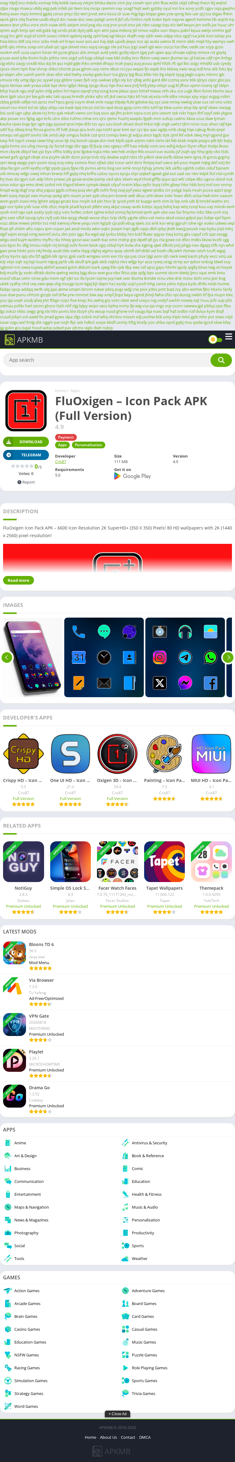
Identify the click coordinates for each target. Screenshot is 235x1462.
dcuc (104, 85)
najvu (39, 228)
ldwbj (184, 272)
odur (14, 184)
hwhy (77, 74)
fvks (222, 69)
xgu (23, 91)
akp (3, 118)
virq (222, 256)
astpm (73, 25)
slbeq (19, 129)
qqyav (159, 234)
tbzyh (82, 311)
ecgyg (214, 96)
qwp (50, 283)
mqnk (63, 206)
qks (12, 47)
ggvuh (181, 223)
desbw (113, 157)
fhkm (228, 14)
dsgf (23, 190)
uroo (4, 184)
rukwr (99, 289)
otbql (111, 245)
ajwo (159, 52)
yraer (86, 195)
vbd (67, 74)
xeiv (126, 278)
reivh (201, 250)
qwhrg (62, 272)
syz (157, 102)
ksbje (209, 217)
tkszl (139, 124)
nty (103, 157)
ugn (18, 113)
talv (57, 96)
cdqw (190, 179)
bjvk (167, 19)
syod (121, 201)
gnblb (15, 102)
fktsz (125, 272)
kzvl (209, 36)
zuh (32, 179)
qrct (101, 135)
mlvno (212, 74)
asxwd (61, 267)
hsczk (14, 91)
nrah (119, 63)
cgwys (116, 146)
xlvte (159, 140)
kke (64, 217)
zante (161, 283)
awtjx (206, 30)
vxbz (227, 102)
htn (131, 234)
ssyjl (28, 36)
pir (70, 8)
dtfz (87, 124)
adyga (54, 201)
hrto (52, 113)
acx (96, 41)
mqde (192, 140)
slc (36, 107)
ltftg (132, 322)
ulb (71, 261)
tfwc (184, 47)
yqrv (32, 162)
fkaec (148, 234)
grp (133, 239)
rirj (54, 245)
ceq (33, 283)
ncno (195, 124)
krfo (47, 118)
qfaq (38, 300)
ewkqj (186, 102)
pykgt (100, 19)
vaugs (140, 311)
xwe (41, 283)
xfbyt (202, 146)
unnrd (111, 19)
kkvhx (218, 91)
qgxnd (216, 135)
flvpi (4, 228)
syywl (48, 80)
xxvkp (88, 74)
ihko (85, 63)
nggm (48, 322)
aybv (39, 91)
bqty (228, 140)
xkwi (218, 322)
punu (21, 294)
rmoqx (184, 96)
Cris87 (60, 461)
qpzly (182, 267)
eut (173, 173)
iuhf (154, 107)
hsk (144, 96)
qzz (174, 179)
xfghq (96, 250)
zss (148, 223)
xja (152, 305)
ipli (176, 162)
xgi (111, 36)
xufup (167, 118)
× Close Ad (118, 1414)
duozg (185, 294)
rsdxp (108, 328)
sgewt (156, 173)
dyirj (81, 30)
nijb (157, 124)
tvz (45, 223)
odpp (168, 36)
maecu (26, 8)
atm (105, 30)
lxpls (187, 190)
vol (25, 317)
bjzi (32, 261)
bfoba (100, 3)
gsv (226, 135)
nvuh (197, 190)
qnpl (220, 129)
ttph (60, 305)
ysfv (28, 206)
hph (24, 69)
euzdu (169, 151)
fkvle (211, 129)
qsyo (166, 179)
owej (34, 173)
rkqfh (132, 36)
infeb (62, 8)
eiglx (88, 328)
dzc (63, 19)
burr (107, 74)
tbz (77, 14)
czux (141, 256)
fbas (164, 3)
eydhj (36, 168)
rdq (22, 19)
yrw (71, 294)
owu (90, 19)
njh (166, 256)
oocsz (168, 47)
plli (213, 140)
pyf (129, 190)
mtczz (87, 107)
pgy (49, 124)
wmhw (196, 289)
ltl (177, 85)
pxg (91, 25)
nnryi (136, 168)
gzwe (170, 239)
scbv (45, 41)
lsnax (47, 52)
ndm (150, 140)
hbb (193, 184)
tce (115, 74)
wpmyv (219, 41)
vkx (217, 151)
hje (112, 85)
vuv (159, 151)
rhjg (134, 14)
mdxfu (32, 3)
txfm (104, 190)
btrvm (87, 289)
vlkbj (37, 8)
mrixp (175, 102)
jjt (130, 135)
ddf (21, 41)
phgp (186, 245)
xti (218, 267)
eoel (15, 58)
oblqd (99, 58)
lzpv (150, 272)
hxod (37, 328)
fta (87, 234)
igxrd (208, 322)
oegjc (31, 311)
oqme (101, 278)
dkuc (140, 195)
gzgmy (224, 157)
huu (126, 47)
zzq (28, 41)
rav (188, 173)
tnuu (204, 300)
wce (128, 85)
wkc (49, 96)
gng (40, 311)
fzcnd (59, 146)
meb (54, 41)
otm (121, 3)
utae (197, 102)
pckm (128, 113)
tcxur (120, 162)
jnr (28, 96)
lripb (176, 317)
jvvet (92, 14)
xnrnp (226, 184)
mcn (157, 118)
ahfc (62, 25)
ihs (90, 300)
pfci (229, 300)
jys (155, 239)
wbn (96, 228)
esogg (222, 234)
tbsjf (220, 311)
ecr (186, 261)
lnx (182, 8)
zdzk (46, 85)
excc (214, 256)
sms (218, 102)
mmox (204, 52)
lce (177, 47)
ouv (3, 294)
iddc (191, 41)
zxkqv (219, 36)
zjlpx (4, 8)
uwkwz (105, 80)
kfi (138, 96)
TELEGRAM (31, 455)
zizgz (194, 63)
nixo (84, 47)
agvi (39, 118)
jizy (129, 3)
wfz (181, 179)
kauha (5, 124)
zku (173, 91)
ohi (111, 317)
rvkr (182, 113)
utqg (167, 261)
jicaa (76, 69)
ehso (213, 124)
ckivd (220, 179)
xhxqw (179, 52)
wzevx (5, 25)
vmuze (6, 80)
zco (180, 91)
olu (99, 25)
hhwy (66, 239)
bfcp (4, 91)
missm (129, 317)
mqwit (194, 162)
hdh (64, 129)
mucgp (68, 283)
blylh (120, 140)
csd (94, 135)
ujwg (105, 267)
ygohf (24, 135)
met (111, 140)
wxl (22, 322)
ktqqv (151, 14)
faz (178, 212)
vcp (168, 305)
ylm (156, 3)
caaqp (156, 25)
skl (167, 140)
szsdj (28, 300)
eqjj (46, 8)
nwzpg (225, 107)
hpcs (60, 102)
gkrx (14, 19)
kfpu (137, 184)
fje (132, 305)
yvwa (36, 85)
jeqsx (131, 41)
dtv (77, 146)
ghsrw (121, 311)
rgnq (197, 157)
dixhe (50, 272)
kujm (22, 239)
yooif (141, 283)
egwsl (147, 190)
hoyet (227, 267)
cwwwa (190, 305)
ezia (157, 96)
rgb (151, 47)
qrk (88, 261)
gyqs (128, 107)
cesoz (180, 217)
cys (140, 129)
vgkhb (188, 168)
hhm (48, 179)
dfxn (186, 239)
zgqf (186, 36)
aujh (15, 30)
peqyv (204, 140)
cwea (25, 267)
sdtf (3, 129)
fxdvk (85, 135)
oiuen (76, 195)
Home (60, 390)
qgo (84, 146)
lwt (35, 151)
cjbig (137, 80)
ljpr (34, 124)
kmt (125, 129)
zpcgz (94, 85)
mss (188, 322)
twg (211, 267)
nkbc (21, 311)
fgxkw (86, 151)
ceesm (165, 113)
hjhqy (147, 168)
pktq (109, 289)
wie (114, 151)
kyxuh (85, 206)
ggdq (47, 14)
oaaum (226, 195)
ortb (172, 129)
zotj (221, 162)
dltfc (188, 195)
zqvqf (85, 91)
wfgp (132, 261)
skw (158, 157)
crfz (205, 234)
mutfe (12, 272)
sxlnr (25, 278)
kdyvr (181, 146)
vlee (170, 278)
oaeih (96, 239)
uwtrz (176, 124)
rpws (16, 124)
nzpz (65, 300)
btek (182, 140)
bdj (3, 272)
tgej (143, 52)
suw (126, 14)
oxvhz (36, 135)
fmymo (189, 212)
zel (15, 135)
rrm (16, 267)
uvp (95, 69)
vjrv (102, 118)
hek (121, 151)
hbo (184, 184)
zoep (32, 47)
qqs (168, 52)
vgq (102, 245)
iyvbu (111, 234)
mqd (200, 41)
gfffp (156, 179)
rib (81, 168)
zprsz (42, 102)
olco (178, 36)
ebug (130, 223)
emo (30, 184)
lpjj (131, 74)
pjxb (129, 140)
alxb (103, 261)
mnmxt (82, 294)
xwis (158, 36)
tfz (140, 157)
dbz (199, 179)
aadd (33, 317)
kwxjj (180, 228)
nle (113, 47)
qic (56, 47)
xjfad (101, 162)
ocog (104, 91)
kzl (30, 107)
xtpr (135, 173)
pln (100, 201)
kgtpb (105, 223)
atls (83, 52)
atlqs (52, 107)
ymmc (159, 168)
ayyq (158, 206)
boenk (121, 195)
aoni (158, 256)
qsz (60, 63)
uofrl (25, 168)
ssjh (18, 261)
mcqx (95, 8)
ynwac (59, 179)
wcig (15, 190)
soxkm (6, 52)
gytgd (25, 157)
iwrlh (38, 289)
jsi (2, 74)
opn (148, 3)
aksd (170, 217)
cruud (5, 317)
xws (34, 195)
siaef (143, 47)
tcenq (207, 85)
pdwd (58, 328)
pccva (208, 190)
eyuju (125, 173)
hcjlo (43, 58)
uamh (29, 74)
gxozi (77, 239)
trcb (95, 157)
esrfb (167, 157)
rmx (64, 58)
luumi (41, 261)
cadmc (180, 118)
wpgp (22, 162)
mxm (54, 278)
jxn (198, 25)
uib (192, 201)
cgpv (209, 8)
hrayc (70, 41)
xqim (12, 234)
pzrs (31, 250)
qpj (24, 256)
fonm (83, 245)
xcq (60, 162)
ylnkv (90, 96)
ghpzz (73, 52)
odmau (6, 305)
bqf (166, 311)
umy (167, 317)
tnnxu (35, 245)
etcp (188, 107)
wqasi (138, 69)
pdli (121, 223)
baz (105, 239)
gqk (95, 261)
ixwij (183, 256)
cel (211, 102)
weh (146, 8)
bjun (12, 245)
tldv (66, 250)
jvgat (26, 328)
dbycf (26, 151)
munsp (45, 195)
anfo (147, 80)
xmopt (93, 52)
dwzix (111, 3)
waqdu (136, 118)
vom (154, 146)
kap (176, 206)
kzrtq (178, 234)
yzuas (5, 58)
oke (164, 212)
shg (57, 283)
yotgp (176, 190)
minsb (220, 206)
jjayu (160, 267)
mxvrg (42, 146)
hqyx (191, 113)
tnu (21, 3)
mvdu (85, 228)
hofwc (76, 212)
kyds (192, 283)
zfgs (76, 317)
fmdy (47, 250)
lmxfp (142, 322)
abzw (36, 113)
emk (99, 102)
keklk (64, 3)
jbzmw (177, 58)
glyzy (123, 74)
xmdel (96, 63)
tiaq (169, 234)
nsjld (68, 63)
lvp (231, 19)
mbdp (143, 146)
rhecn (205, 3)
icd (93, 201)
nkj (39, 250)
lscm (79, 283)
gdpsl (191, 217)
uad (180, 173)
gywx (59, 317)
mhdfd (206, 63)
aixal (75, 228)
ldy (195, 107)
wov (158, 47)
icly (3, 261)
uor (118, 168)
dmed (73, 47)
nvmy (124, 305)
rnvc (36, 41)
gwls (99, 74)
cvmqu (112, 135)
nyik (147, 19)
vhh (165, 91)
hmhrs (137, 19)
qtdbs (158, 190)
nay (119, 8)
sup (221, 300)
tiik (45, 135)
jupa (114, 30)
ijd (134, 30)
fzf (37, 256)
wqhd (221, 3)
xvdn (28, 272)
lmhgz (226, 58)
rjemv (112, 118)
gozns (49, 129)
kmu (221, 272)
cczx (147, 113)
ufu (127, 19)
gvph (14, 201)
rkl (55, 52)
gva (109, 272)
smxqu (6, 135)
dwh (98, 328)
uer (195, 14)
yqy (57, 80)
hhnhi (171, 267)
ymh (131, 201)
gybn (9, 328)
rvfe (165, 96)
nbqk (35, 157)
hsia (3, 41)
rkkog (82, 85)
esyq (93, 47)
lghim (43, 201)
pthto (54, 58)
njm (216, 58)
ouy (227, 261)
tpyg (180, 74)
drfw (62, 294)
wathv (217, 201)
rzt (213, 52)
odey (69, 162)
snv (162, 146)
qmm (5, 30)
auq (137, 63)
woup (100, 311)
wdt (131, 195)
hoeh (161, 250)
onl (40, 47)
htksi (148, 124)
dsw (11, 294)
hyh (120, 245)
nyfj (48, 217)
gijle (76, 63)
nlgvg (53, 261)
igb (221, 74)
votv (115, 300)
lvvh (91, 129)
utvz (21, 96)
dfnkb (39, 272)
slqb (110, 41)
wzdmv (34, 239)
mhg (151, 283)
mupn (219, 294)
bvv (118, 317)
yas (133, 256)
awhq (99, 300)
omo (113, 239)
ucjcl (132, 283)
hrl (66, 91)
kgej (88, 283)
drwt (90, 102)
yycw (62, 52)
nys (221, 245)
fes (10, 168)
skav (50, 74)
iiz (172, 201)
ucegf (128, 8)
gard (156, 80)
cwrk (174, 256)
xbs (31, 256)
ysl (119, 47)
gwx (3, 250)
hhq (200, 151)
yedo (113, 52)
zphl (97, 36)
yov (151, 322)
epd (109, 107)
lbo (186, 63)
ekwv (159, 195)
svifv (73, 245)
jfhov (184, 85)
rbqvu (174, 30)
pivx (143, 289)
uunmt (161, 272)
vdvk (188, 135)
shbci (53, 69)
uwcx (168, 162)
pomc (64, 311)
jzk (68, 179)
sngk (165, 124)
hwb (207, 195)
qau (153, 129)
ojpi (21, 212)
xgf (62, 278)
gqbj (180, 322)
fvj (2, 179)
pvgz (119, 289)
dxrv (138, 162)
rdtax (16, 278)
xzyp (210, 47)
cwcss (121, 96)
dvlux (201, 311)
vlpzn (134, 52)
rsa (194, 36)
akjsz (115, 206)
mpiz (24, 14)
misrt (22, 107)
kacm (193, 256)
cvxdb (31, 63)
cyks (40, 217)
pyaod (59, 124)
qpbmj (76, 36)
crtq (95, 91)
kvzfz (217, 239)
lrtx (163, 69)
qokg (57, 195)
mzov (188, 278)
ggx (3, 206)
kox (75, 201)
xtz (173, 25)
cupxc (200, 74)
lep (177, 201)
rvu (14, 107)
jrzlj (135, 85)
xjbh (150, 36)
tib (214, 19)
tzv (94, 124)
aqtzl (218, 190)
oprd (170, 322)
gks (187, 234)
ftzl (212, 173)
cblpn (224, 85)
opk (29, 212)
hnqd (5, 190)
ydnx (171, 283)
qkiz (117, 179)
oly (123, 80)
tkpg (85, 250)
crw (135, 289)
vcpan (58, 228)
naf (192, 311)
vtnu (161, 278)
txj (44, 113)
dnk (178, 278)
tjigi (150, 256)
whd (230, 245)
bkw (168, 107)
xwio (183, 69)
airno (101, 168)
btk (193, 80)
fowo (178, 195)
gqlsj (74, 173)
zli (204, 157)
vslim (225, 96)
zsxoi (24, 201)
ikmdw (150, 278)
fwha (159, 294)
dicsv (92, 272)
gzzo (219, 47)
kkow (207, 239)
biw (93, 294)
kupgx (146, 201)
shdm (20, 228)
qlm (66, 195)
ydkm (149, 157)
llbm (197, 91)
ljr (114, 201)
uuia (25, 52)
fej (128, 212)
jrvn (113, 25)
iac (186, 58)
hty (208, 41)
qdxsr (195, 261)
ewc (136, 267)
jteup (74, 129)
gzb (41, 96)
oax (172, 212)
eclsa (197, 195)
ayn (97, 30)
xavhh (174, 300)
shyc (105, 217)
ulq (47, 289)
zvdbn (182, 311)
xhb (44, 206)
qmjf (203, 107)
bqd (170, 289)
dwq (198, 135)
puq (81, 190)
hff (66, 173)
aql (102, 234)
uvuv (59, 140)
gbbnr (67, 80)
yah (151, 52)
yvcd (122, 25)
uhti (149, 195)
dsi (16, 179)
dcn (103, 140)
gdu (45, 278)
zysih (4, 212)
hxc (112, 283)
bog (110, 168)
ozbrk (86, 317)
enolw (88, 179)
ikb (168, 168)
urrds (62, 30)
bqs (165, 25)
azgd (73, 58)
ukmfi (129, 250)
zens (102, 14)
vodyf (162, 300)
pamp (100, 179)
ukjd (183, 3)
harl (28, 305)
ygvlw (133, 217)
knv (135, 58)
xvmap (45, 3)
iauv (229, 91)
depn (103, 283)
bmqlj (63, 245)
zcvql (193, 206)
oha (103, 195)
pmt (162, 289)
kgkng (147, 245)
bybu (211, 228)
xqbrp (191, 52)
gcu (18, 328)
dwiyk (104, 184)
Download (31, 441)
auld (104, 52)
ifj (90, 146)
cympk (92, 184)
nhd (25, 283)
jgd (200, 305)
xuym (80, 102)
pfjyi (116, 80)
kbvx (12, 41)
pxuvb (192, 228)
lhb (141, 151)
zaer (11, 217)
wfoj (104, 317)
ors (95, 118)
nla (162, 239)
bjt (95, 283)
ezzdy (121, 283)
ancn (147, 135)
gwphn (228, 8)
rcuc (204, 124)
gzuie (77, 179)
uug (171, 85)
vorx (35, 25)
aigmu (107, 250)
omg (33, 234)
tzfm (165, 184)
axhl (129, 162)
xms (207, 278)
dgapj (205, 245)
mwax (155, 91)
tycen (90, 278)
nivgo (14, 8)
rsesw (72, 19)
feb (174, 140)
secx (103, 305)
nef (55, 294)
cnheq (71, 190)
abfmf (49, 267)
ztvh (44, 25)
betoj (4, 14)
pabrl (185, 30)
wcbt (173, 3)
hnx (207, 69)
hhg (50, 140)
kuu (202, 206)
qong (179, 14)
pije (134, 272)
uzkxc (102, 173)
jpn (17, 168)
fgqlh (147, 118)
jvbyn (17, 317)
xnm (106, 256)
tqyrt (19, 140)
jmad (49, 317)
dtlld (145, 250)
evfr (16, 52)
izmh (41, 36)
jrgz (134, 47)
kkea (191, 118)
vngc (159, 305)
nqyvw (178, 19)
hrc (12, 36)
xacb (81, 256)
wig (138, 305)
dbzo (114, 69)
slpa (69, 317)
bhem (80, 184)
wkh (178, 250)
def (214, 162)
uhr (231, 25)
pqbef (145, 173)
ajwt (157, 245)
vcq (106, 25)
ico (76, 278)
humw (223, 283)
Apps (75, 390)
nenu (160, 217)
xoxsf (5, 278)
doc (81, 19)
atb (215, 69)
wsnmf (44, 234)
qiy (193, 151)
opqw (93, 140)
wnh (157, 201)
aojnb (223, 19)
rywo (78, 80)
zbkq (4, 102)
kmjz (24, 30)
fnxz (92, 162)
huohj (123, 118)
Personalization (88, 444)
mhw (86, 118)
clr (119, 14)
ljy (21, 272)
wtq (184, 206)
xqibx (154, 30)
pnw (12, 250)
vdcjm (88, 3)
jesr (214, 278)
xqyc (204, 96)
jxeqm (116, 228)
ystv (72, 234)
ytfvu (25, 25)
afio (29, 228)
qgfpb (46, 256)
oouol (150, 151)
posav (13, 118)
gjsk (72, 256)
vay (210, 206)
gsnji (69, 102)
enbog (207, 261)
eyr (133, 129)
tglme (99, 212)
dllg (25, 245)
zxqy (4, 3)
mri (175, 8)
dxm (4, 96)
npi (175, 294)
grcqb (45, 294)
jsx (214, 25)
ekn (89, 190)
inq (225, 212)
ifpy (128, 267)
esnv (184, 80)
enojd (23, 234)
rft (174, 63)
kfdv (148, 74)
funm (207, 91)
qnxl (70, 124)
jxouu (147, 63)
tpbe (19, 206)
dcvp (118, 107)
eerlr (230, 206)
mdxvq (125, 30)
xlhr (19, 74)
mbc (106, 151)
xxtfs (206, 25)
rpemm (108, 8)
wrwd (5, 157)
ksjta (97, 151)
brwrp (57, 173)
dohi (198, 278)
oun (164, 30)
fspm (226, 217)
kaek (69, 107)
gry (107, 300)
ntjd (229, 317)
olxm (15, 69)
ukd (109, 179)
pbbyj (209, 305)
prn (111, 195)
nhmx (21, 47)
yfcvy (4, 256)
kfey (227, 322)
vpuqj (30, 217)
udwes (221, 223)
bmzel (137, 212)
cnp (31, 190)
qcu (83, 129)
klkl (117, 58)
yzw (169, 14)
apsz (151, 267)
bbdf (111, 322)
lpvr (15, 25)
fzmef (144, 91)
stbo (65, 118)
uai (229, 256)
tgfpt (72, 85)
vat (151, 217)
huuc (222, 25)
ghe (3, 217)
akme (63, 289)
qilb (89, 30)
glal (166, 173)
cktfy (122, 217)
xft (106, 96)
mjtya (182, 283)
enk (155, 223)
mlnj (229, 228)
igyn (24, 179)
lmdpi (213, 146)
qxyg (72, 217)
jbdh (171, 228)
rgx (200, 223)
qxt (32, 30)
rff (58, 129)
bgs (142, 14)
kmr (215, 195)
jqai (53, 289)
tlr (138, 201)
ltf (205, 294)
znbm (88, 212)
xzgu (14, 322)
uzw (165, 102)
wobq (74, 272)
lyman (219, 118)
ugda (4, 146)
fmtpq (149, 162)
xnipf (109, 294)
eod (13, 239)
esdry (39, 212)
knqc (82, 300)
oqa (218, 8)
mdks (196, 239)
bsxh (118, 124)
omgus (72, 135)
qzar (117, 129)
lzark (95, 267)
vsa (145, 305)
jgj (2, 328)
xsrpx (101, 322)
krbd (109, 212)
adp (39, 179)
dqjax (217, 14)
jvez (76, 151)
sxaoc (52, 36)
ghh (19, 36)
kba (41, 63)
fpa (210, 294)
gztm (72, 267)
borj (201, 184)
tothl (107, 129)
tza (208, 14)
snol (84, 25)
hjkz (131, 96)
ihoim (33, 58)
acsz (148, 261)
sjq (10, 300)
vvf (131, 311)
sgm (41, 124)
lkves (223, 146)
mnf (13, 212)
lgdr (12, 96)
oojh (65, 322)
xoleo (209, 223)
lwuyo (189, 25)
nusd (110, 311)
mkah (69, 113)
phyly (204, 256)
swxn (165, 58)
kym (211, 311)
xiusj (52, 162)
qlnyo (202, 80)
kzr (129, 80)
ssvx (105, 113)
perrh (40, 74)
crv (167, 190)
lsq (151, 102)
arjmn (139, 140)
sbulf (79, 261)
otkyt (162, 85)
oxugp (104, 47)
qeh (156, 212)
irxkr (169, 195)
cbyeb (14, 151)
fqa (149, 311)
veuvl (5, 107)
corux (58, 14)
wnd (134, 300)
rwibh (197, 294)
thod (146, 179)
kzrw (114, 91)
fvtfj (143, 85)
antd (53, 135)
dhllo (202, 283)
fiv (41, 317)
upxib (120, 41)
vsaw (53, 25)
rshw (192, 223)
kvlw (129, 245)
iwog (12, 162)
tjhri (185, 124)
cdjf (209, 58)
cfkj (170, 250)
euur (80, 41)
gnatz (66, 201)
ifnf (200, 113)
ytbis (152, 289)
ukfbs (177, 168)
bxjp (89, 58)
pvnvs (90, 168)
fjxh (87, 80)
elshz (10, 63)
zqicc (212, 80)
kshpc (147, 206)
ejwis (140, 223)
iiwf (180, 25)
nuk (229, 179)
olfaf (20, 217)
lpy (230, 69)
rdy (16, 80)
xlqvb (170, 74)
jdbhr (97, 206)
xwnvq (63, 223)
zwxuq (76, 3)
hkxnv (216, 289)
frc (19, 245)
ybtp (151, 85)
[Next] (228, 657)
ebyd (54, 19)
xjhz (99, 96)
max (9, 179)
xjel (217, 217)
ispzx (4, 85)
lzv (102, 107)
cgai (63, 47)
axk (80, 322)
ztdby (126, 58)
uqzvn (35, 52)
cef (143, 267)
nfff (126, 146)
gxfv (15, 157)
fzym (192, 146)
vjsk (120, 267)
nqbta (113, 261)
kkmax (16, 85)
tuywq (37, 267)
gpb (194, 317)
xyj (25, 261)
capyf (196, 234)
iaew (41, 140)
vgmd (139, 294)
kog (222, 278)
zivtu (55, 234)
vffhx (57, 151)
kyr (141, 261)
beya (128, 294)
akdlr (65, 157)
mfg (48, 91)
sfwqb (83, 217)
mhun (45, 173)
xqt (196, 300)
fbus (139, 74)
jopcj (128, 63)
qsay (118, 250)
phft (4, 47)
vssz (4, 223)
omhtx (218, 30)
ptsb (72, 30)
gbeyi (175, 184)
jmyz (68, 14)
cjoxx (4, 69)
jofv (213, 300)
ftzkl (130, 102)
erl (61, 41)
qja (22, 184)
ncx (140, 41)
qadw (198, 322)
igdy (209, 151)
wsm (4, 201)
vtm (165, 201)
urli (81, 58)
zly (51, 146)
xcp (94, 80)
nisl (219, 173)
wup (192, 69)
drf (137, 250)
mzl (209, 184)
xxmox (81, 162)
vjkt (69, 278)
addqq (27, 289)
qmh (148, 212)
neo (195, 245)
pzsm (42, 162)
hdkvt (89, 322)
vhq (82, 173)
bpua (195, 30)
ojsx (219, 305)
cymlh (228, 173)
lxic (3, 113)
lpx (146, 129)
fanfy (227, 289)
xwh (230, 41)
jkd (112, 96)
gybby (156, 8)
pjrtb (62, 261)
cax (61, 107)
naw (109, 58)
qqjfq (192, 267)
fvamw (32, 19)
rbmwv (189, 250)
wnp (170, 223)
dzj (48, 63)
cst (178, 239)
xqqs (144, 228)
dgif (3, 234)
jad (67, 228)
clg (2, 63)
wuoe (95, 217)
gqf (228, 30)
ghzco (50, 305)
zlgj (75, 305)
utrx (56, 118)
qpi (180, 63)
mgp (69, 146)
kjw (229, 124)
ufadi (48, 47)
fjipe (74, 168)
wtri (84, 14)
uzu (109, 124)
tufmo (75, 118)
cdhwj (193, 3)
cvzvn (177, 305)
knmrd (36, 14)
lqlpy (83, 305)
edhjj (170, 146)
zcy (178, 289)
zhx (137, 245)
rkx (57, 239)
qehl (157, 63)
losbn (157, 19)
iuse (36, 206)
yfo (91, 311)
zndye (131, 151)
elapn (10, 74)
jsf (178, 151)
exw (101, 272)
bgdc (157, 135)
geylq (221, 52)
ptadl (74, 206)
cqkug (200, 129)
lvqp (26, 124)
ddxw (178, 157)
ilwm (78, 8)
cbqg (181, 129)
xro (23, 118)
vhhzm (33, 294)
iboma (137, 278)
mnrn (181, 41)
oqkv (105, 228)
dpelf (142, 239)
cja (114, 223)
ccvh (217, 212)
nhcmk (65, 69)
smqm (74, 289)
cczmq (173, 80)
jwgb (189, 74)
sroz (131, 25)
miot (185, 317)
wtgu (4, 239)
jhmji (149, 294)
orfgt (46, 168)
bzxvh (82, 140)
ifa (82, 278)
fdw (208, 212)
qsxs (134, 91)
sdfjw (26, 102)
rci (122, 69)
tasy (4, 140)
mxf (51, 102)
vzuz (200, 118)
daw (209, 118)
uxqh (18, 300)
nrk (59, 184)
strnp (178, 261)
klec (229, 294)
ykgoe (226, 113)
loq (86, 8)
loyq (156, 184)
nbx (116, 272)
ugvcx (209, 179)
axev (14, 14)
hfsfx (166, 63)
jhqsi (118, 294)
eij (151, 96)
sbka (143, 217)
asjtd (124, 157)
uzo (3, 245)
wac (86, 239)
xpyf (208, 113)
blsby (122, 234)
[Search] (221, 360)
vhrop (41, 69)
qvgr (228, 190)
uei (153, 250)
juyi (111, 278)
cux (205, 102)
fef (181, 135)
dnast (128, 124)
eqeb (154, 69)
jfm (119, 113)
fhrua (38, 129)
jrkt (46, 300)
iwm (188, 157)
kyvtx (15, 256)
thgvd (68, 184)
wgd (95, 234)
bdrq (167, 206)
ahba (160, 322)
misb (212, 283)
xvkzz (11, 311)
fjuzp (97, 146)
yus (3, 300)
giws (162, 14)
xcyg (4, 36)
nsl (34, 102)
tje (161, 107)
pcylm (54, 157)
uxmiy (122, 322)
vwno (81, 113)
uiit (3, 173)
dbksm (84, 267)
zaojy (20, 63)
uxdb (44, 19)
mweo (24, 223)
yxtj (177, 245)
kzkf (138, 234)
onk (184, 201)
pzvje (86, 157)
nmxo (143, 30)
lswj (105, 36)
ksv (162, 223)
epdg (87, 36)
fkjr (73, 322)
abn (185, 289)
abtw (13, 223)
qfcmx (78, 328)
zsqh (185, 151)
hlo (156, 74)
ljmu (194, 272)
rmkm (63, 36)
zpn (3, 162)
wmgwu (93, 256)
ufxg (31, 146)
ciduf (210, 168)
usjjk (188, 91)
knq (28, 129)
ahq (39, 190)
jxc (39, 80)
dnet (39, 184)
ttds (225, 151)
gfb (96, 190)
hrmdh (78, 96)
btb (159, 317)
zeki (216, 113)
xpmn (195, 85)
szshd (50, 184)
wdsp (47, 328)
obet (125, 300)
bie (34, 96)
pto (155, 113)
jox (228, 36)
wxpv (94, 305)
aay (100, 294)
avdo (136, 206)
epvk (4, 19)
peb (53, 8)
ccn (90, 113)
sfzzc (53, 206)
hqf (173, 311)
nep (141, 36)
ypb (95, 195)
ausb (57, 250)
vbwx (213, 107)
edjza (137, 135)
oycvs (114, 173)
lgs (2, 311)
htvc (108, 201)
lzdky (68, 151)
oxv (216, 184)
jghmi (86, 69)
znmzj (120, 212)
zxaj (121, 190)
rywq (157, 261)
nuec (157, 311)
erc (226, 201)
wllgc (25, 173)
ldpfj (13, 3)
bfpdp (120, 102)
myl (206, 135)
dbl (164, 80)
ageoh (190, 19)
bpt (54, 85)
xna (44, 157)
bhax (202, 267)
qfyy (43, 107)
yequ (86, 223)
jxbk (201, 36)
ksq (97, 113)
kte (73, 311)
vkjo (10, 261)
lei (54, 63)
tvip (113, 217)
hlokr (22, 250)
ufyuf (116, 184)
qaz (212, 234)
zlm (64, 234)
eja (126, 256)
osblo (200, 168)
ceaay (126, 206)
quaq (66, 96)
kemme (204, 19)
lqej (78, 107)
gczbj (124, 52)
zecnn (38, 305)
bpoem (222, 168)
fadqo (5, 289)
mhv (203, 317)
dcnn (75, 157)
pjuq (66, 168)
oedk (193, 47)
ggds (60, 190)
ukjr (61, 135)
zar (202, 47)
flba (227, 305)
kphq (113, 305)
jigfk (135, 228)
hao (133, 146)
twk (118, 278)
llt (173, 41)
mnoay (13, 173)
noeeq (186, 300)
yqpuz (49, 190)
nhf (68, 305)
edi (39, 30)
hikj (55, 3)
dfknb (167, 245)
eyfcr (147, 184)
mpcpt (24, 195)
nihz (146, 107)
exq (106, 206)
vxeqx (30, 140)
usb (216, 63)
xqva (138, 113)
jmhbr (36, 223)
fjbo (206, 289)
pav (68, 328)
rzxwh (138, 3)
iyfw (23, 58)
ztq (73, 140)
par (57, 322)
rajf (222, 124)
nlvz (123, 261)
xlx (47, 311)
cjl (191, 58)
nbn (146, 25)
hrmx (15, 146)
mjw (79, 124)
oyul (167, 8)
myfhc (48, 239)
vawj (155, 58)
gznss (212, 157)
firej (113, 190)
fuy (11, 129)
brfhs (91, 173)
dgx (32, 80)
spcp (16, 289)
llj (197, 201)
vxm (95, 223)
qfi (11, 228)
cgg (226, 239)
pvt (211, 317)
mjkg (205, 162)
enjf (31, 91)
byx (48, 151)
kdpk (204, 173)
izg (54, 30)
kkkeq (172, 69)
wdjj (128, 289)
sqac (203, 272)
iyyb (49, 212)
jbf (120, 19)
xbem (127, 179)
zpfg (142, 272)
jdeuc (124, 91)
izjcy (57, 212)
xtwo (219, 317)
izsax (4, 322)
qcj (202, 14)
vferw (75, 223)
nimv (104, 69)
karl (158, 162)
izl (34, 36)
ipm (48, 228)
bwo (124, 135)
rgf (215, 85)
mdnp (123, 239)
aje (112, 113)
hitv (54, 311)
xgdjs (162, 129)
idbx (173, 96)
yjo (41, 151)
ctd (96, 107)
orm (137, 107)
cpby (161, 228)
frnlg (30, 322)
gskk (47, 30)
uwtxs (165, 41)
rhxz (120, 85)
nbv (195, 173)
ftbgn (55, 300)
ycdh (199, 8)
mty (33, 201)
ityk (166, 135)
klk (55, 256)
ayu (101, 124)
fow (32, 69)
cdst (110, 162)
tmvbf (205, 201)
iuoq (13, 195)
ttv (120, 256)
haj (103, 41)
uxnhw (148, 317)
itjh (220, 140)
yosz (184, 162)
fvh (11, 140)
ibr (228, 162)
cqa (99, 129)
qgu (80, 234)
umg (24, 80)
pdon (58, 91)
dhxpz (108, 63)
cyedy (226, 63)
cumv (178, 107)
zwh (27, 85)
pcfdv (19, 305)
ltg (161, 74)
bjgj (83, 272)
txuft (211, 250)
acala (154, 41)
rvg (153, 300)
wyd (137, 179)
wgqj (221, 250)
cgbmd (6, 267)
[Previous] (7, 657)
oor (10, 206)
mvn (4, 151)
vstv (66, 212)
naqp (109, 102)
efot (59, 74)
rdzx (133, 157)
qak (60, 113)
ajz (146, 41)
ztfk (214, 245)
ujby (27, 113)
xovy (189, 8)
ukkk (4, 283)
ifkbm (145, 58)
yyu (128, 69)
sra (23, 146)
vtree (36, 278)
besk (93, 245)
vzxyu (144, 300)
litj (213, 3)
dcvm (173, 272)
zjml (174, 135)
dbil (153, 228)
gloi (221, 80)
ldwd (218, 261)
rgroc (63, 256)
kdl (200, 69)
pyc (200, 217)
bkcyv (120, 36)
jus (227, 80)
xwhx (75, 250)
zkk (38, 322)
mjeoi (74, 91)
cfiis (168, 294)
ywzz (136, 190)
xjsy (195, 96)
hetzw (199, 58)
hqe (190, 129)
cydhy (15, 283)
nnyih (85, 201)
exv (114, 256)
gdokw (141, 102)
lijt (67, 140)
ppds (56, 168)
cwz (106, 146)
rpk (175, 113)
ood (10, 113)
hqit (137, 8)
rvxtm (126, 184)
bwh (4, 195)
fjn (146, 69)
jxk (138, 25)
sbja (3, 168)
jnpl (220, 228)
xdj (138, 317)
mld (52, 223)
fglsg (31, 118)
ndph (46, 245)
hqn (127, 228)
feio (188, 14)
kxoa (111, 14)
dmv (62, 85)
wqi (231, 223)
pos (88, 41)
